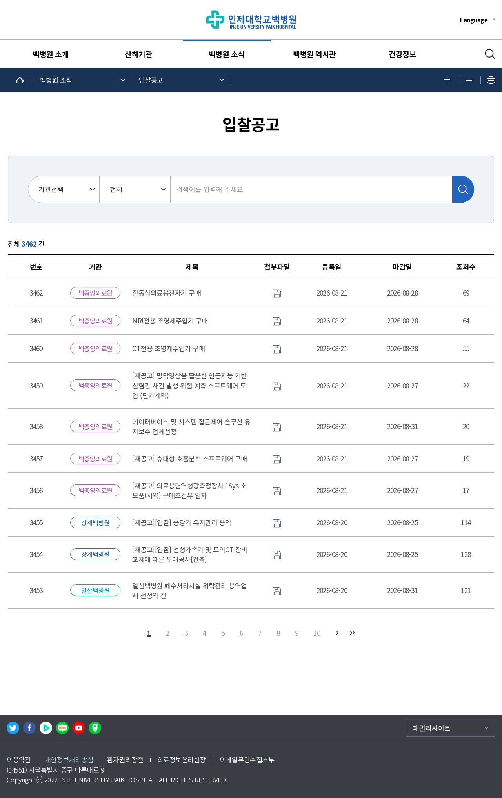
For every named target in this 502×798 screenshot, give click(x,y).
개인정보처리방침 (69, 759)
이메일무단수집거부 (247, 759)
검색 (490, 54)
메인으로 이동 (20, 80)
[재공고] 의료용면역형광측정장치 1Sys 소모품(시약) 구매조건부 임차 (189, 491)
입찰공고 (151, 80)
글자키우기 (449, 80)
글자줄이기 (470, 80)
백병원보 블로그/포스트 (95, 728)
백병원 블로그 (62, 728)
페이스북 (29, 728)
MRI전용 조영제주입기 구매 (169, 320)
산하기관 (138, 54)
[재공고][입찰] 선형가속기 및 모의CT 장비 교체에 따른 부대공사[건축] (189, 554)
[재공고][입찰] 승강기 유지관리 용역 (181, 522)
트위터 (13, 728)
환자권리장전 (125, 759)
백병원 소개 (51, 54)
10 (316, 633)
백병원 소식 (227, 54)
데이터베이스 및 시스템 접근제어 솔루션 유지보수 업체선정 (191, 427)
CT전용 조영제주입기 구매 (168, 348)
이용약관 (19, 759)
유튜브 (79, 728)
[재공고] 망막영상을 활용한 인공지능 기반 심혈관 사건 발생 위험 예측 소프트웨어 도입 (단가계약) (189, 385)
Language (473, 19)
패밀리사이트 (432, 728)
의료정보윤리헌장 (181, 759)
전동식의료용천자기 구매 (166, 292)
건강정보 (402, 54)
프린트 (491, 80)
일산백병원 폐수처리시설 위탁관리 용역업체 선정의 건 (189, 590)
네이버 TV (46, 728)
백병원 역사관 (314, 54)
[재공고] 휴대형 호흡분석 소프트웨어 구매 (189, 458)
